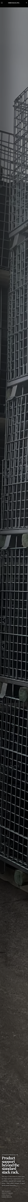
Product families (7, 1193)
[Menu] (2, 2)
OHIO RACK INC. (14, 3)
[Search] (26, 2)
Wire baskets (6, 1191)
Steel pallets (6, 1195)
